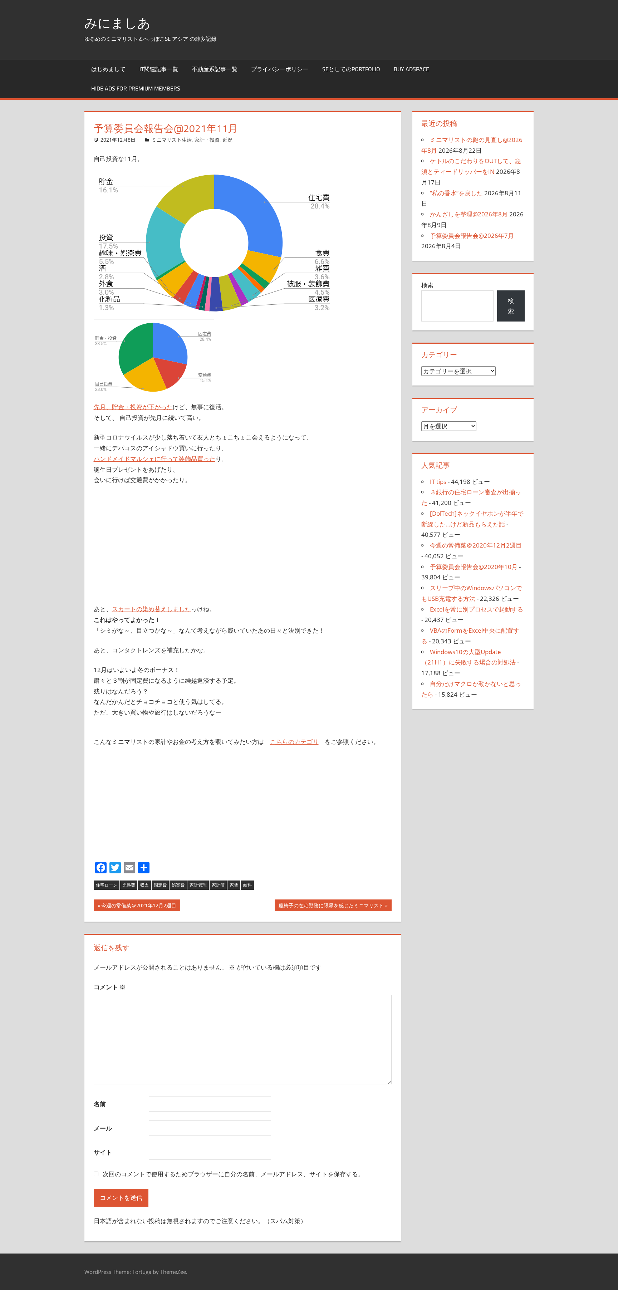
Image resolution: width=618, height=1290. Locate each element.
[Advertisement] (243, 545)
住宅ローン (106, 885)
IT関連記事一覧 (158, 69)
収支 (144, 885)
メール (103, 1128)
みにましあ (117, 23)
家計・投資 (207, 139)
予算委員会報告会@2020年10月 (474, 567)
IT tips (438, 481)
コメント (110, 987)
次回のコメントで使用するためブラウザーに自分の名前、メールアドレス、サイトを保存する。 (233, 1174)
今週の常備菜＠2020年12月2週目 (476, 545)
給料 (247, 885)
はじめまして (108, 69)
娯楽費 (178, 885)
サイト (103, 1152)
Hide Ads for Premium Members (135, 88)
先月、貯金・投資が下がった (133, 407)
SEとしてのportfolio (351, 69)
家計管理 (198, 885)
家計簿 (218, 885)
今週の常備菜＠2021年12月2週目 (138, 906)
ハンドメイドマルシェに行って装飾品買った (154, 459)
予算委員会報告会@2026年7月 (472, 235)
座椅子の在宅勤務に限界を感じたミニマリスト (331, 906)
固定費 (160, 885)
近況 (227, 139)
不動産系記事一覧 (214, 69)
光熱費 (128, 885)
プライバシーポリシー (279, 69)
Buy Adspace (411, 69)
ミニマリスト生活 (172, 139)
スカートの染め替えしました (151, 609)
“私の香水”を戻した (456, 193)
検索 (427, 285)
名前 (100, 1104)
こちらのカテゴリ (294, 741)
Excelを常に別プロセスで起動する (476, 609)
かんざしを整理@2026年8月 (469, 214)
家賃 (234, 885)
